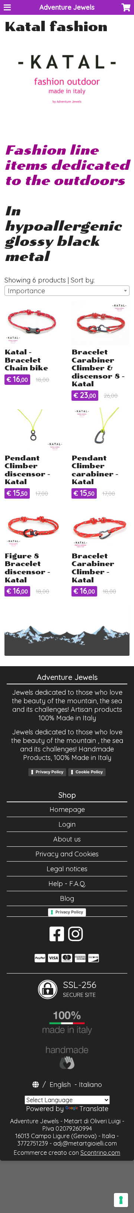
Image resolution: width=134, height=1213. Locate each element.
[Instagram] (75, 937)
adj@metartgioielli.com (85, 1143)
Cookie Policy (89, 771)
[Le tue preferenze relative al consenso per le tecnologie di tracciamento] (121, 1200)
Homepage (67, 809)
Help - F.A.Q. (67, 883)
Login (67, 824)
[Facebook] (57, 937)
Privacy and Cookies (67, 854)
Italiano (90, 1084)
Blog (67, 898)
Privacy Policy (49, 771)
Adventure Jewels (67, 7)
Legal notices (67, 869)
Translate (93, 1108)
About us (67, 839)
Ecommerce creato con (67, 1152)
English (60, 1084)
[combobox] (66, 290)
